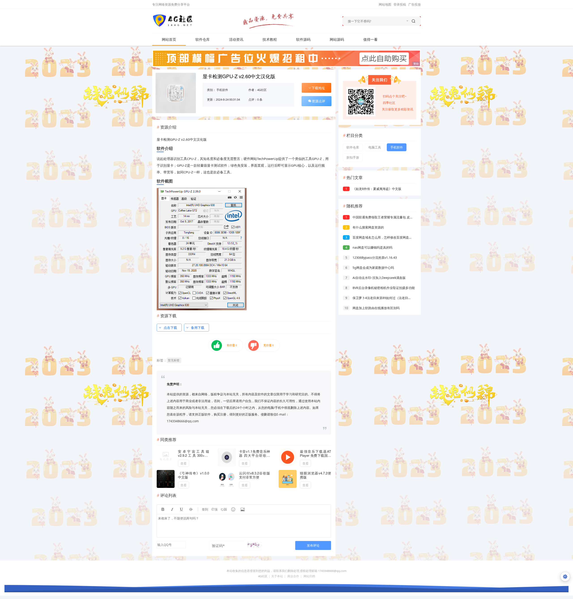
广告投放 (414, 4)
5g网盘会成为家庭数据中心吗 (369, 267)
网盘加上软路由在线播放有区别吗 (372, 308)
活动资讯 (236, 39)
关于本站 (277, 576)
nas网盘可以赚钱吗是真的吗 (368, 247)
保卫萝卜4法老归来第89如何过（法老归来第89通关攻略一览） (392, 298)
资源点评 (318, 101)
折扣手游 (352, 157)
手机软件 (222, 90)
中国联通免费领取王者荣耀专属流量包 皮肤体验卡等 (385, 217)
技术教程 (270, 39)
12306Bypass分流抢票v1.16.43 (371, 257)
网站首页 (169, 39)
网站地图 (385, 4)
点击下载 (170, 327)
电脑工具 (374, 147)
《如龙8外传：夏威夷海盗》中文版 (373, 189)
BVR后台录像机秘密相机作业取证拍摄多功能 (380, 288)
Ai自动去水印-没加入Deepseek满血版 (375, 278)
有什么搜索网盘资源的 (364, 227)
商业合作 (293, 576)
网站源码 (337, 39)
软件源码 (303, 39)
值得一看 (370, 39)
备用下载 (197, 327)
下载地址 (318, 88)
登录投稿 (399, 4)
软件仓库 (202, 39)
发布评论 (313, 545)
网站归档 (309, 576)
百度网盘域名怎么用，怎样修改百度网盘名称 (380, 237)
